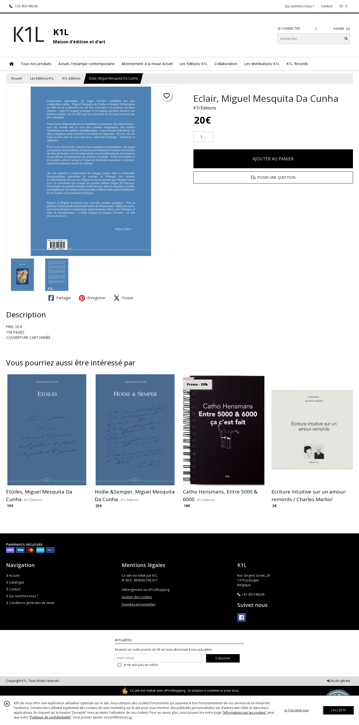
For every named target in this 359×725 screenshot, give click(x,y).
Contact (326, 6)
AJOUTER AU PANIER (273, 159)
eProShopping (175, 690)
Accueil (16, 78)
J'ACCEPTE (338, 710)
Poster (127, 297)
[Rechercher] (346, 39)
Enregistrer (96, 297)
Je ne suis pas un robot (141, 665)
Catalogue (16, 582)
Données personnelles (138, 604)
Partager (63, 297)
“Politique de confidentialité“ (50, 717)
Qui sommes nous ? (23, 596)
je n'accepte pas (296, 710)
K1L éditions (71, 78)
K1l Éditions (204, 108)
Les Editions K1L (42, 78)
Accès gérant (340, 681)
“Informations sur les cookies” (244, 712)
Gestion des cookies (137, 597)
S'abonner (222, 658)
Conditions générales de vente (31, 603)
